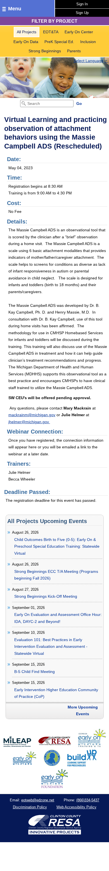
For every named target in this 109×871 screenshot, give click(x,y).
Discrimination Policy (30, 807)
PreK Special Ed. (59, 41)
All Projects (26, 32)
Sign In (82, 4)
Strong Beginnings (45, 51)
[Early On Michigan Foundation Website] (54, 787)
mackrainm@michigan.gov (31, 415)
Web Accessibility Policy (76, 807)
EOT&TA (50, 32)
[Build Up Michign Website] (82, 765)
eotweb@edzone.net (37, 800)
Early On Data (25, 41)
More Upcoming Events (83, 710)
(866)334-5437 (87, 800)
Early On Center (79, 32)
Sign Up (82, 13)
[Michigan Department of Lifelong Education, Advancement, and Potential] (17, 746)
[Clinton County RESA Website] (54, 746)
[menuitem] (26, 32)
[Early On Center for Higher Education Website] (52, 765)
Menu (14, 8)
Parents (74, 51)
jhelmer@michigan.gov (29, 422)
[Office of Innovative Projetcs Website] (92, 746)
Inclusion (88, 41)
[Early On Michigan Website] (24, 765)
